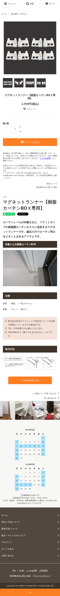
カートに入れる (32, 142)
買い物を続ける (50, 398)
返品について (52, 183)
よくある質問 (45, 158)
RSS (14, 570)
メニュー (11, 3)
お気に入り (31, 109)
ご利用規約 (43, 570)
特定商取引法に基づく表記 (46, 187)
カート (52, 3)
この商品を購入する (30, 380)
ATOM (21, 570)
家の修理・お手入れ (19, 14)
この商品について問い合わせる (44, 393)
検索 (31, 3)
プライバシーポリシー (41, 576)
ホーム (4, 14)
